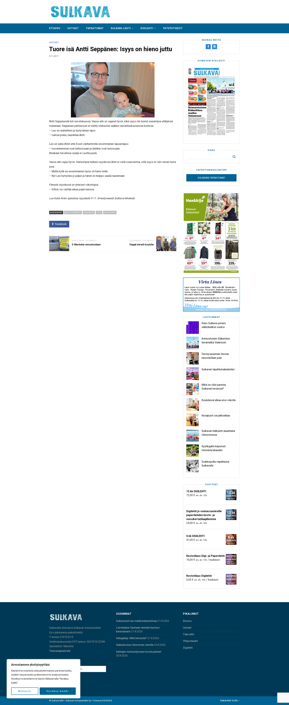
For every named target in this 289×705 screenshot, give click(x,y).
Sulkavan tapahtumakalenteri (218, 369)
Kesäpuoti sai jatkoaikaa (216, 415)
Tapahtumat (95, 28)
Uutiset (73, 28)
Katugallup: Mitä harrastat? (131, 638)
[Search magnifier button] (234, 156)
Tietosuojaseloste (59, 650)
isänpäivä (89, 212)
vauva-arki (110, 212)
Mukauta (24, 691)
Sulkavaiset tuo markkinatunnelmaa (136, 621)
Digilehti (146, 28)
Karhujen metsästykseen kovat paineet (138, 651)
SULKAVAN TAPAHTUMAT (211, 177)
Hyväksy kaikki (58, 691)
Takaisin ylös (229, 700)
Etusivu (54, 28)
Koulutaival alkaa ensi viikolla (218, 400)
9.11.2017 (53, 56)
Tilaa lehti (188, 634)
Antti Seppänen (73, 212)
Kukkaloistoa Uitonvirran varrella (134, 644)
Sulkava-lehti (121, 28)
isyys (99, 212)
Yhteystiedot (173, 28)
